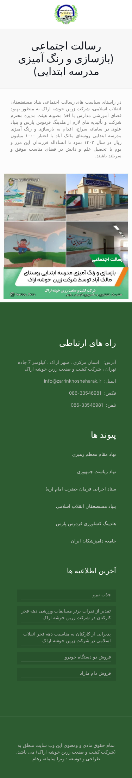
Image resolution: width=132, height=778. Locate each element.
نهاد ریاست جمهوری (96, 471)
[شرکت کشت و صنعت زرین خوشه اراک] (66, 14)
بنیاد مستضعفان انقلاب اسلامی (86, 506)
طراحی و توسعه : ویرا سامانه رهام (66, 758)
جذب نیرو (102, 594)
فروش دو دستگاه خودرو (88, 657)
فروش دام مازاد (95, 673)
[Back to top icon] (23, 731)
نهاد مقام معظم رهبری (94, 454)
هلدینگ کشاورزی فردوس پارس (86, 523)
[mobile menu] (13, 14)
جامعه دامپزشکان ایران (93, 541)
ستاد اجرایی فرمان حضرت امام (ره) (80, 489)
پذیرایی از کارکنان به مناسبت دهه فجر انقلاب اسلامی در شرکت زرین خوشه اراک (67, 637)
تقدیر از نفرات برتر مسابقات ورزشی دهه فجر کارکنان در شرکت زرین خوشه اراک (66, 614)
